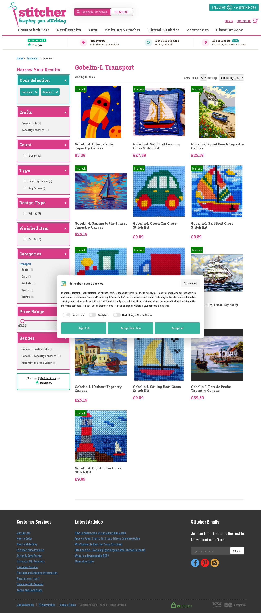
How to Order (24, 538)
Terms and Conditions (30, 590)
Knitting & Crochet (122, 29)
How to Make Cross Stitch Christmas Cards (100, 533)
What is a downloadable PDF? (92, 555)
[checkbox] (72, 315)
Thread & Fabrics (163, 29)
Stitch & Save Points (29, 555)
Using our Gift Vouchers (31, 561)
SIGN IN (229, 21)
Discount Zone (229, 29)
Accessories (198, 29)
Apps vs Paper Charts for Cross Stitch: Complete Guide (107, 538)
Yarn (92, 29)
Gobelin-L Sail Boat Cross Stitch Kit (212, 225)
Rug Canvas (36, 188)
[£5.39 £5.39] (22, 321)
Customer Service (27, 567)
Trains (27, 290)
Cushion (34, 239)
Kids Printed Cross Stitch (39, 362)
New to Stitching (27, 544)
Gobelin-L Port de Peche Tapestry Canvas (211, 388)
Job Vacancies (25, 604)
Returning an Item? (28, 578)
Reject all (83, 328)
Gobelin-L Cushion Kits (37, 349)
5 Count (34, 155)
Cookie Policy (68, 604)
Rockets (28, 283)
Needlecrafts (69, 29)
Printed (34, 213)
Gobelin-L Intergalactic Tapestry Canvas (94, 146)
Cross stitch (31, 123)
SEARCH (121, 12)
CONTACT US (244, 21)
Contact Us (23, 533)
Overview (192, 283)
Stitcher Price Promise (30, 550)
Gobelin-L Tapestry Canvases (41, 356)
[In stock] (101, 112)
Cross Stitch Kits (33, 29)
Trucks (28, 297)
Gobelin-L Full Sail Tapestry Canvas (214, 307)
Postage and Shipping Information (37, 572)
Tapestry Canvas (40, 181)
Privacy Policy (47, 604)
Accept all (177, 328)
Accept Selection (131, 328)
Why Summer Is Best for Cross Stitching (98, 544)
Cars (26, 276)
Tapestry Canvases (35, 130)
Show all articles (84, 561)
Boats (27, 269)
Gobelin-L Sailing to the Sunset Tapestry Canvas (101, 225)
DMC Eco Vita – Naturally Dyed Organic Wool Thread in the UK (110, 550)
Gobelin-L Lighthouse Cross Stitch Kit (98, 470)
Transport (25, 264)
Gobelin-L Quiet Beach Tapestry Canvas (217, 146)
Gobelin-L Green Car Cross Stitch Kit (155, 225)
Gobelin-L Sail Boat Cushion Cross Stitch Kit (156, 146)
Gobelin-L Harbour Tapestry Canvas (98, 388)
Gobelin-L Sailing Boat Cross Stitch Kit (157, 388)
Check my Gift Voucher (30, 584)
